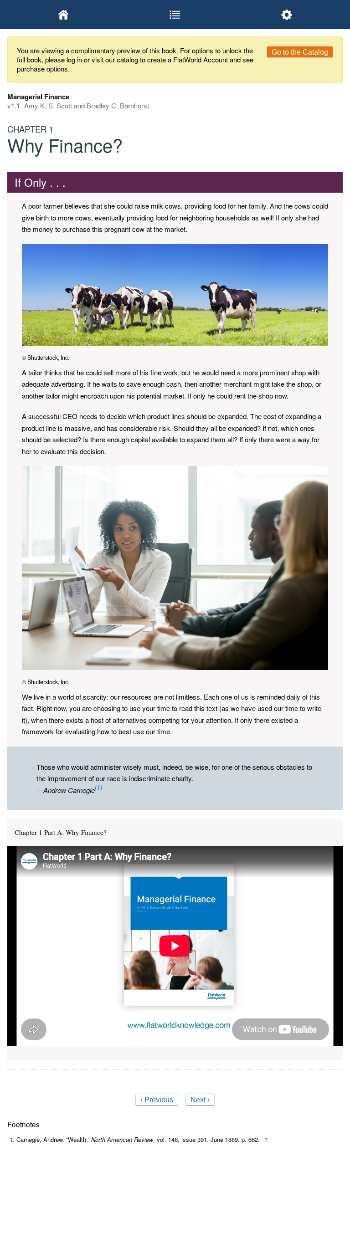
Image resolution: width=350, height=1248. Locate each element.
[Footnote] (98, 787)
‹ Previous (156, 1100)
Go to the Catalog (300, 52)
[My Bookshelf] (63, 15)
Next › (200, 1100)
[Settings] (287, 15)
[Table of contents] (175, 15)
